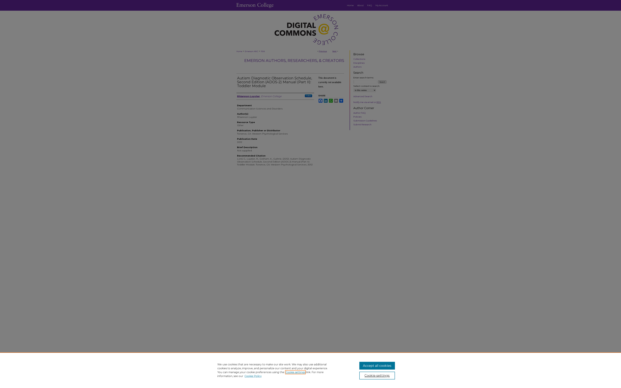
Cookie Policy (253, 376)
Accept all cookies (377, 366)
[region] (310, 370)
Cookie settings (295, 372)
